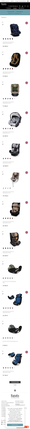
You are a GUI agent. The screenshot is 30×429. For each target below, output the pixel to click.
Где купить (21, 8)
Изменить (7, 1)
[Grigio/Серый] (8, 38)
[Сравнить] (22, 6)
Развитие (3, 414)
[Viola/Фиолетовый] (12, 338)
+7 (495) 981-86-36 (13, 6)
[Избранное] (25, 6)
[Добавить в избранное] (2, 22)
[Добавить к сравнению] (2, 24)
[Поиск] (19, 6)
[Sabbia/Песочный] (12, 218)
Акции (15, 8)
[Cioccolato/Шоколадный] (12, 128)
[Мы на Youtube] (15, 390)
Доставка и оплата (19, 401)
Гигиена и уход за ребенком (7, 402)
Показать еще (15, 382)
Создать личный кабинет (20, 1)
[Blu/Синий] (5, 98)
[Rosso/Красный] (12, 68)
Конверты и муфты (5, 410)
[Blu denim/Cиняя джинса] (3, 38)
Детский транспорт (5, 405)
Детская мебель (4, 404)
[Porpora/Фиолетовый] (12, 98)
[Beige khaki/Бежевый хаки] (3, 98)
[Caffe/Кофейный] (5, 38)
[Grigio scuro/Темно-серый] (8, 158)
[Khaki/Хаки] (3, 278)
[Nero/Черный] (12, 38)
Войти (12, 1)
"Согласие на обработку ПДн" (15, 421)
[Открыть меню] (28, 1)
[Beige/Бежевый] (8, 128)
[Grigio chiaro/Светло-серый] (8, 368)
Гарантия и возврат (19, 402)
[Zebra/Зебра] (10, 278)
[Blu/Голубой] (3, 368)
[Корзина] (28, 6)
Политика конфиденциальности (20, 405)
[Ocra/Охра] (10, 68)
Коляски (3, 407)
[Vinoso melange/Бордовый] (10, 38)
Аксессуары (4, 401)
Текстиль (3, 416)
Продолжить (15, 425)
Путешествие (4, 413)
